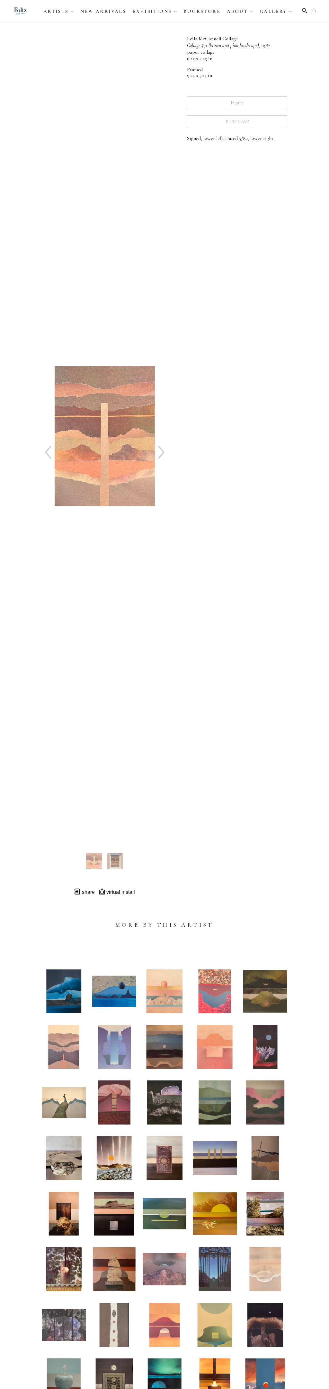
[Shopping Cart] (314, 11)
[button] (58, 11)
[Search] (304, 10)
